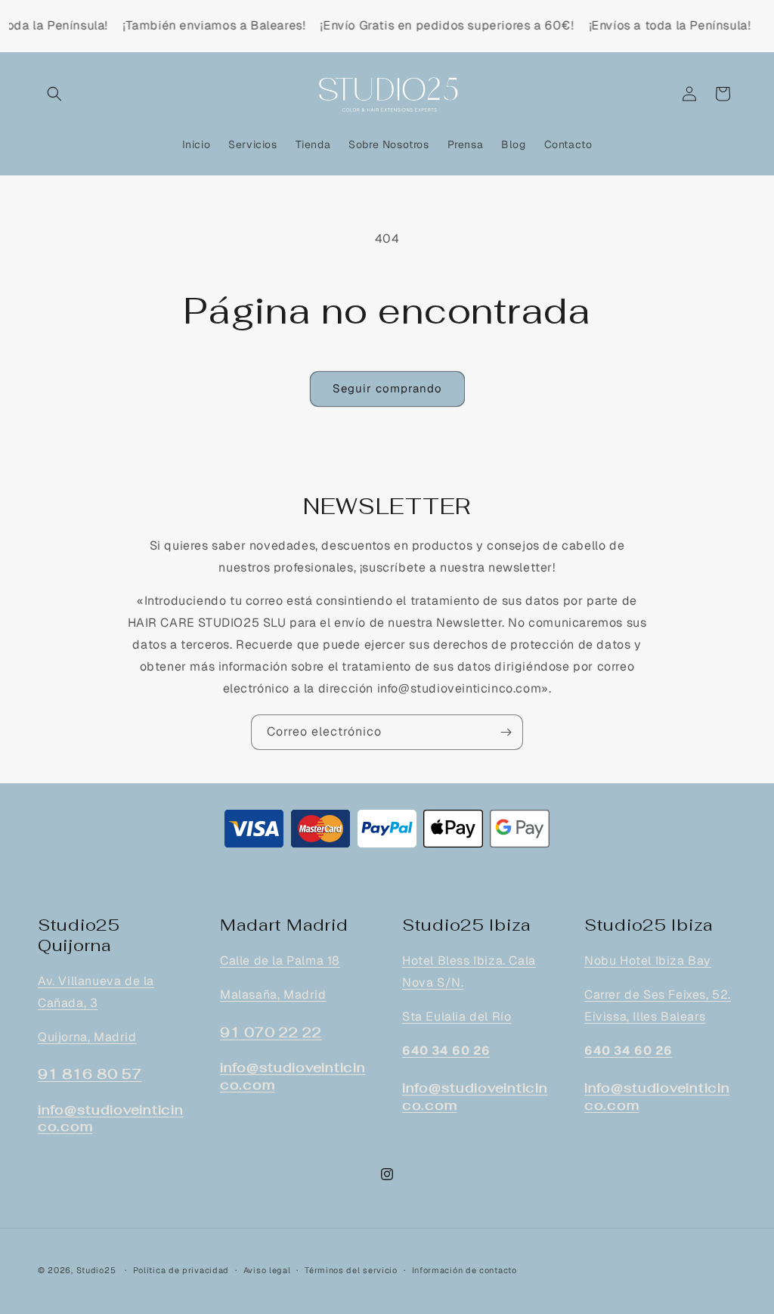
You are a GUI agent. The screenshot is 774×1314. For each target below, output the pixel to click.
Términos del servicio (351, 1270)
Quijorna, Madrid (87, 1037)
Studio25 (96, 1270)
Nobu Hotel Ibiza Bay (647, 960)
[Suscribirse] (505, 732)
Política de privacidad (181, 1270)
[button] (54, 93)
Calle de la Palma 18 (280, 960)
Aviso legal (267, 1270)
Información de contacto (464, 1270)
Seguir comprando (387, 388)
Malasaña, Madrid (273, 995)
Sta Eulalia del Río (456, 1016)
